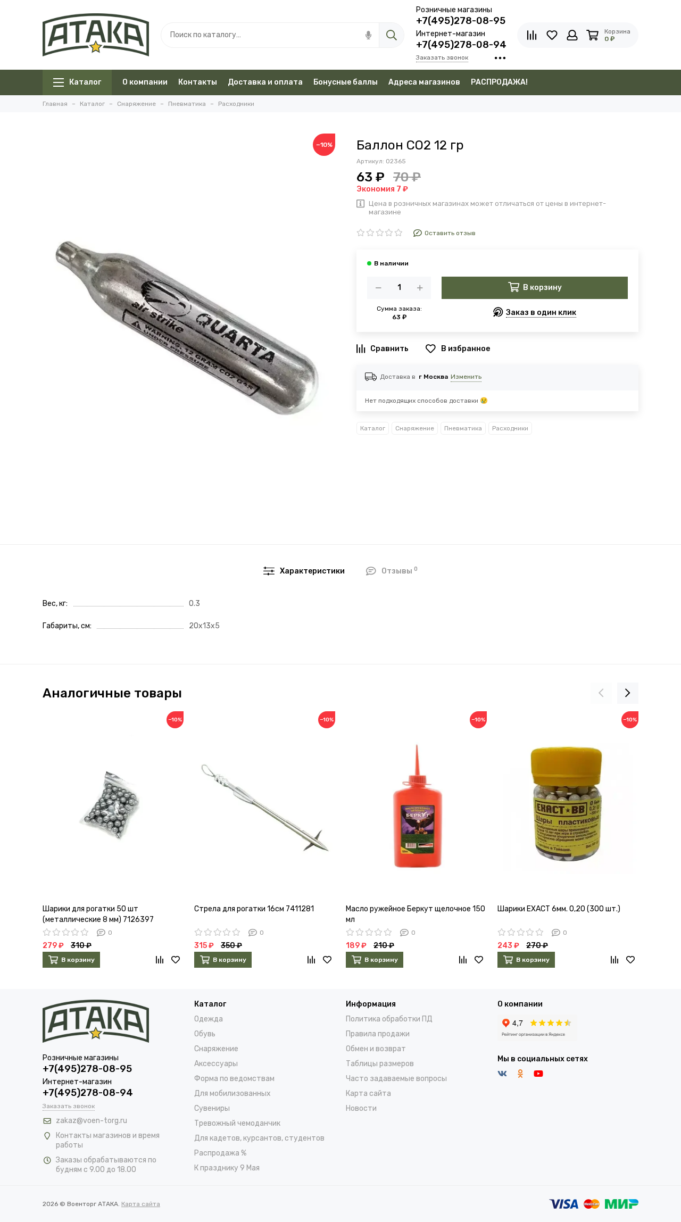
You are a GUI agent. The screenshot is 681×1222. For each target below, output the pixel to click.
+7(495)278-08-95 (460, 21)
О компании (145, 82)
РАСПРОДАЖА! (499, 82)
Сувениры (212, 1108)
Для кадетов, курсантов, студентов (259, 1138)
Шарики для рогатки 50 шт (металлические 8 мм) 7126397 (98, 914)
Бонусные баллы (345, 82)
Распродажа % (220, 1153)
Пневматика (463, 428)
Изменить (466, 376)
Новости (361, 1108)
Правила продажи (378, 1033)
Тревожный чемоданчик (237, 1123)
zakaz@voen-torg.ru (91, 1120)
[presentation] (601, 693)
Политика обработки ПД (389, 1019)
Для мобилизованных (232, 1093)
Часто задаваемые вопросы (396, 1078)
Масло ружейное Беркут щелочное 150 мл (415, 914)
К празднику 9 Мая (227, 1168)
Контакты (197, 82)
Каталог (85, 82)
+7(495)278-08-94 (461, 45)
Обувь (204, 1033)
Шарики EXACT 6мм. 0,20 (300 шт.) (558, 908)
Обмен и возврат (376, 1048)
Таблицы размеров (380, 1063)
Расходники (510, 428)
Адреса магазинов (424, 82)
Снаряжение (414, 428)
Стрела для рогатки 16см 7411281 (254, 908)
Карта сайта (368, 1093)
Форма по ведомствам (234, 1078)
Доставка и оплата (265, 82)
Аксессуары (216, 1063)
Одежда (208, 1019)
